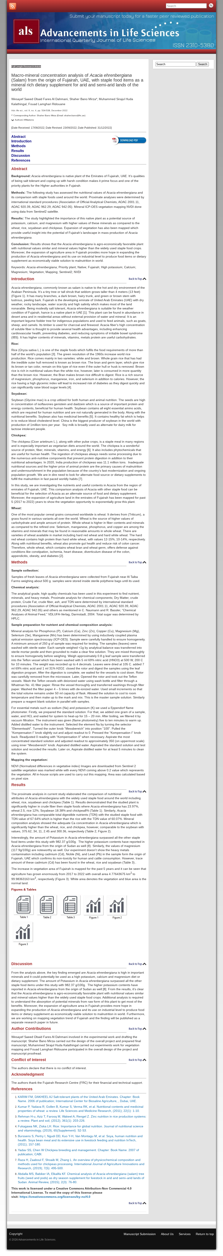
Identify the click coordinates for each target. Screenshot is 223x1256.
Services (185, 1234)
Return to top (205, 1234)
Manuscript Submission (140, 1234)
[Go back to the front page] (111, 30)
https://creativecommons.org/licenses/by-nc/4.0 (55, 1196)
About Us (167, 1234)
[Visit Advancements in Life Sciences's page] (12, 6)
